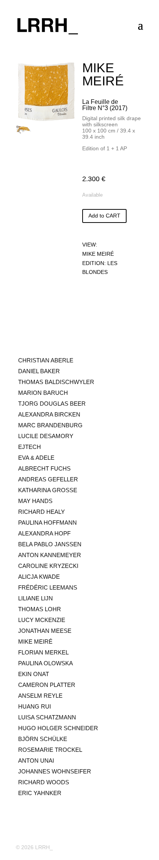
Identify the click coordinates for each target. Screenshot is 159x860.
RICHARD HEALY (41, 511)
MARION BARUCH (43, 392)
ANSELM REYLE (40, 695)
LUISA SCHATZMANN (47, 717)
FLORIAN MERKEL (43, 652)
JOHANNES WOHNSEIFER (54, 771)
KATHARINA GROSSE (47, 490)
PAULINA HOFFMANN (47, 522)
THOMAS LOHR (39, 609)
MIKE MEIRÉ (98, 254)
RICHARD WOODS (43, 782)
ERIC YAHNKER (39, 793)
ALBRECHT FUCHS (44, 468)
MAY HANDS (35, 501)
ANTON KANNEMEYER (49, 555)
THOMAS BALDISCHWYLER (56, 382)
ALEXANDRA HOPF (44, 533)
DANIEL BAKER (39, 371)
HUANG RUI (34, 706)
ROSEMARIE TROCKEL (50, 749)
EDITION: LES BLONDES (99, 267)
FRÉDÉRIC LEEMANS (47, 587)
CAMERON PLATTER (46, 685)
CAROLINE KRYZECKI (48, 566)
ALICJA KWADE (39, 576)
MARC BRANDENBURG (50, 425)
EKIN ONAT (33, 674)
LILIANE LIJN (35, 598)
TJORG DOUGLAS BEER (52, 403)
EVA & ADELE (36, 457)
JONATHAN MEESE (44, 630)
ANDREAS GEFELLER (48, 479)
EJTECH (29, 447)
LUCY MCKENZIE (41, 620)
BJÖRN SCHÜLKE (42, 739)
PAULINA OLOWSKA (45, 663)
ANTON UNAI (36, 760)
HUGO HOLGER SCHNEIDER (58, 728)
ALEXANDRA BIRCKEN (49, 414)
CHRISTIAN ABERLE (45, 360)
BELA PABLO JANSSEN (49, 544)
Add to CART (104, 215)
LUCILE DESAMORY (45, 436)
